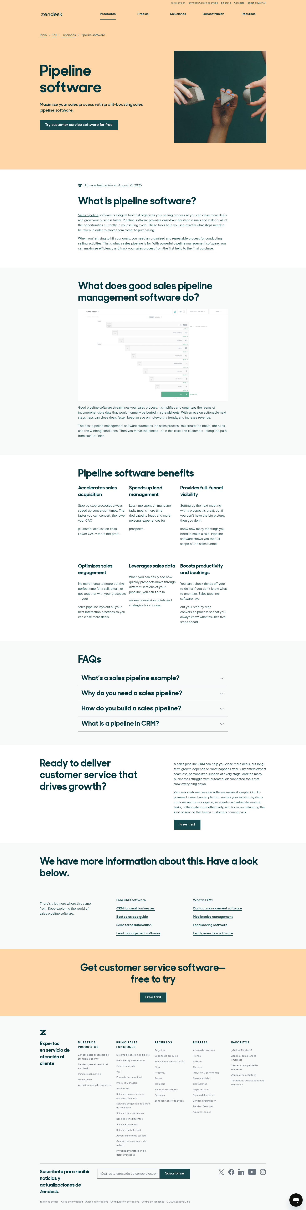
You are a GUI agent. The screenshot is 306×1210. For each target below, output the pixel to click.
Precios (143, 14)
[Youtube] (252, 1172)
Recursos (249, 14)
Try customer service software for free (79, 125)
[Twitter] (221, 1172)
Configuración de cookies (125, 1201)
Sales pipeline (88, 215)
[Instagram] (263, 1172)
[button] (147, 678)
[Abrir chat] (296, 1200)
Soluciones (178, 14)
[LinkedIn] (241, 1172)
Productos (108, 14)
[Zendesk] (43, 1039)
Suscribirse (174, 1174)
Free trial (187, 825)
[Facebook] (231, 1172)
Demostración (213, 14)
